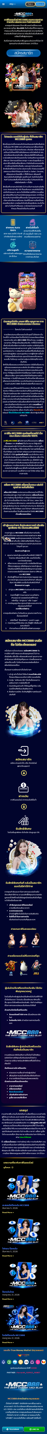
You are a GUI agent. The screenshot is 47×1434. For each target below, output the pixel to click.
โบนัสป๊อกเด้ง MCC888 (13, 1335)
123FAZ (29, 1372)
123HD (34, 1368)
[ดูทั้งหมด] (12, 1167)
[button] (3, 4)
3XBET (37, 1372)
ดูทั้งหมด (6, 1167)
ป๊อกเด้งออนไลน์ (16, 1091)
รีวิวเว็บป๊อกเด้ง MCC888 (19, 412)
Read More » (8, 1212)
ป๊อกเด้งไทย (8, 1292)
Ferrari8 (21, 1372)
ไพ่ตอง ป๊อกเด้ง (9, 1248)
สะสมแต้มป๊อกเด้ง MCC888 (15, 1205)
